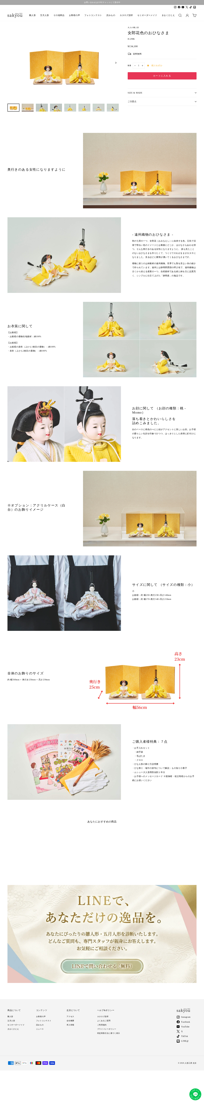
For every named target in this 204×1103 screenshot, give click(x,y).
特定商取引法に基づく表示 (108, 1033)
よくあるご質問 (104, 1021)
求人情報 (70, 1025)
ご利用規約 (102, 1025)
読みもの (110, 15)
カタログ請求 (126, 15)
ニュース (40, 1029)
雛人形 (32, 15)
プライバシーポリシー (106, 1029)
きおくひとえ (168, 15)
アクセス (70, 1016)
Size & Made (135, 93)
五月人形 (44, 15)
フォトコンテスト (93, 15)
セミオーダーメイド (147, 15)
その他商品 (59, 15)
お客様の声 (74, 15)
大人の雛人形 (133, 27)
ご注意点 (132, 101)
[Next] (116, 63)
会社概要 (70, 1021)
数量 (129, 65)
